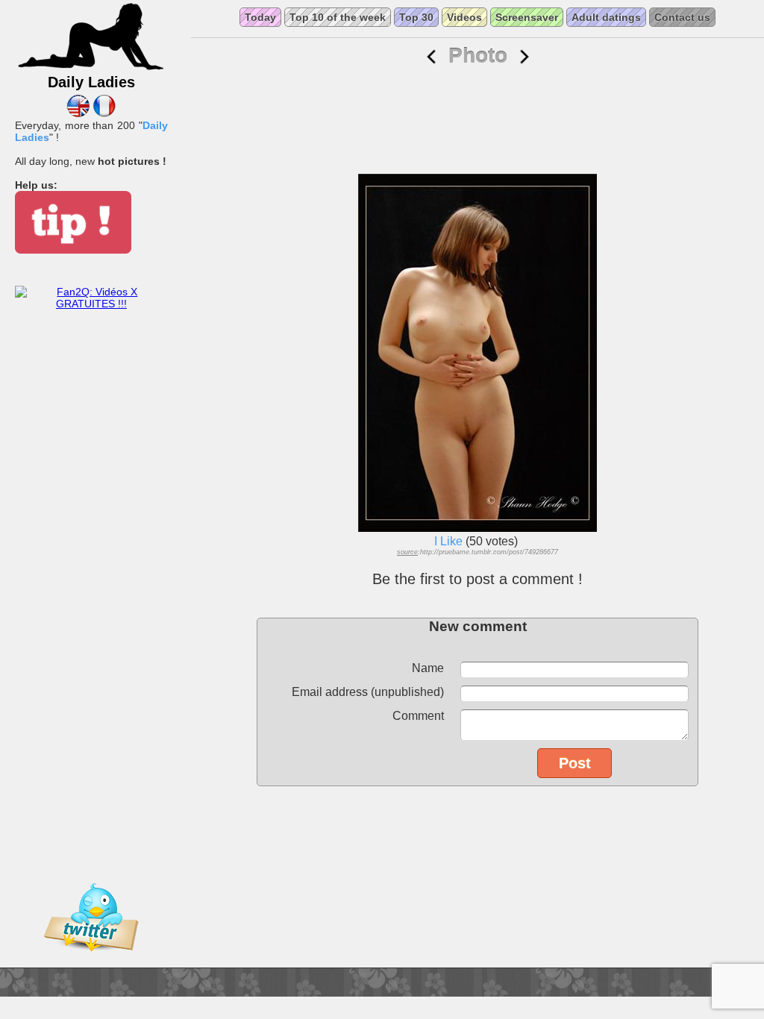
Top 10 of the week (337, 17)
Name (428, 668)
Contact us (682, 17)
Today (260, 17)
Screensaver (526, 17)
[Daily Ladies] (91, 68)
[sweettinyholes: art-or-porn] (431, 57)
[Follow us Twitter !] (91, 962)
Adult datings (606, 17)
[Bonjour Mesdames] (104, 113)
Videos (464, 17)
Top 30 (416, 17)
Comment (418, 715)
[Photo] (524, 57)
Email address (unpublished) (368, 692)
